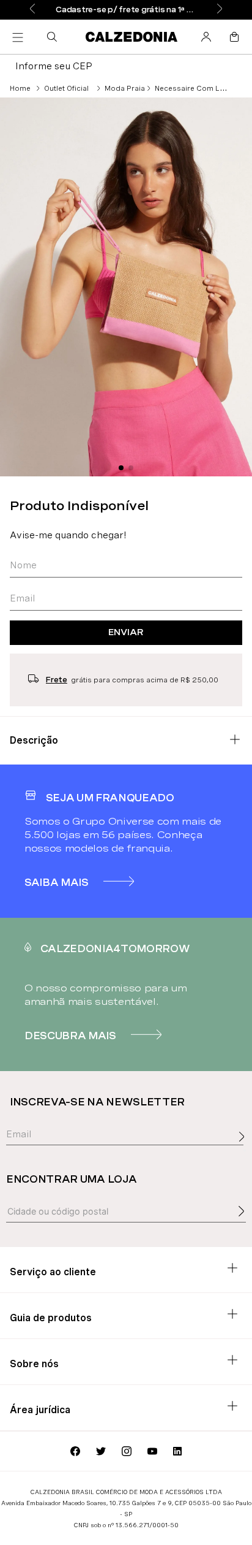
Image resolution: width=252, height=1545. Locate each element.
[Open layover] (244, 1150)
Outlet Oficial (66, 88)
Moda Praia (125, 88)
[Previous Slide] (32, 9)
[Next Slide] (219, 9)
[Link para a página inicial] (20, 88)
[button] (54, 36)
